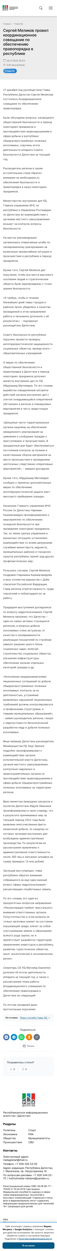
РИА (31, 1134)
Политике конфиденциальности (35, 1239)
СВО (31, 1142)
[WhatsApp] (21, 1037)
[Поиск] (41, 8)
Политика (9, 1130)
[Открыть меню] (50, 8)
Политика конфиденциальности (17, 1210)
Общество (9, 1138)
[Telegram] (14, 1037)
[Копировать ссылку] (37, 1037)
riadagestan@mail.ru (15, 1159)
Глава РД (18, 24)
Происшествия (12, 1142)
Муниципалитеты (39, 1138)
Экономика (10, 1134)
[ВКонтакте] (6, 1037)
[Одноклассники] (29, 1037)
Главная (7, 24)
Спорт (32, 1130)
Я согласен (28, 1245)
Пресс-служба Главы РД (34, 1017)
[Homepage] (10, 8)
